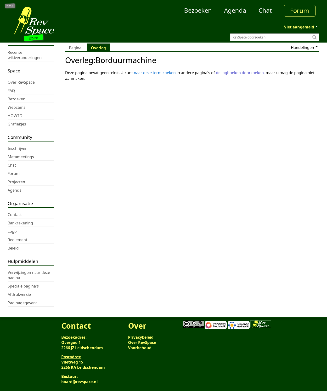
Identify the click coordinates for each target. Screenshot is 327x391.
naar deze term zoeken (155, 72)
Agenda (235, 10)
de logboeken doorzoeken (240, 72)
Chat (265, 10)
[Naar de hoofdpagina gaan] (47, 21)
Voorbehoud (140, 347)
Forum (299, 10)
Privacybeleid (140, 337)
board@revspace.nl (79, 381)
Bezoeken (198, 10)
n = (9, 6)
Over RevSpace (142, 342)
